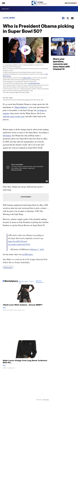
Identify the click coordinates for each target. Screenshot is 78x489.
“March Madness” (21, 107)
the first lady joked (34, 83)
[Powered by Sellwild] (46, 399)
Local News (9, 18)
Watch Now (70, 3)
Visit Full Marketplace (39, 281)
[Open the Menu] (3, 3)
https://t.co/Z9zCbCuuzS (17, 241)
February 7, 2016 (37, 249)
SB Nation (7, 135)
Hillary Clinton (27, 78)
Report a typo (8, 267)
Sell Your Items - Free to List (26, 282)
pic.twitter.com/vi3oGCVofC (19, 244)
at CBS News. (27, 254)
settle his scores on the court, (14, 116)
